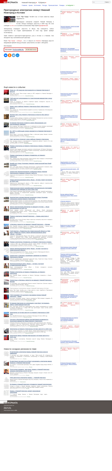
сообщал (19, 41)
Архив (31, 5)
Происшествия (53, 5)
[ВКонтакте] (5, 55)
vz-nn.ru (12, 25)
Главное (24, 5)
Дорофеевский (43, 25)
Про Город (11, 41)
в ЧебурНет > (70, 5)
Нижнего (38, 41)
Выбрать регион (7, 408)
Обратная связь (7, 407)
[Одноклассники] (9, 55)
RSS (16, 410)
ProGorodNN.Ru (18, 49)
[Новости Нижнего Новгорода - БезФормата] (9, 2)
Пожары (61, 5)
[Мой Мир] (17, 55)
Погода (44, 5)
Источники (37, 5)
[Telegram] (13, 55)
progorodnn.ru (9, 23)
